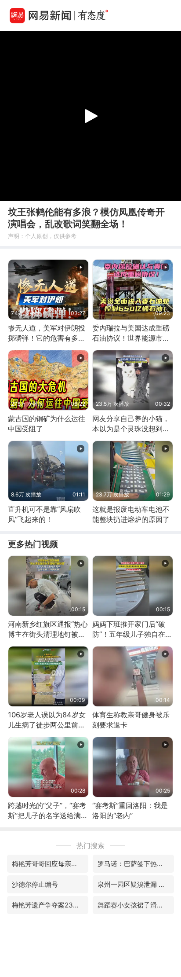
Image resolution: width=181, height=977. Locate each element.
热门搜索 (90, 845)
